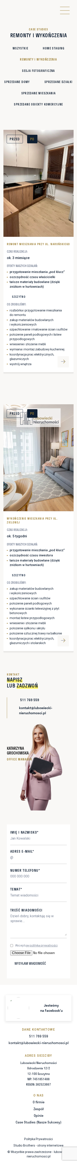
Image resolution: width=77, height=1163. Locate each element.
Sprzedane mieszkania (38, 93)
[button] (65, 10)
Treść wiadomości (26, 910)
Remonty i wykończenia (38, 59)
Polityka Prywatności (38, 1139)
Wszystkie (20, 48)
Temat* (16, 889)
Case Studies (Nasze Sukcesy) (38, 1122)
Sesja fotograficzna (38, 70)
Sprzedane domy (17, 82)
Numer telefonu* (25, 870)
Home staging (53, 48)
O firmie (38, 1102)
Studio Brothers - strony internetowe (38, 1145)
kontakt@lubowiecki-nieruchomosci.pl (39, 1043)
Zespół (39, 1109)
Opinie (38, 1115)
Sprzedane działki (58, 82)
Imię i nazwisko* (24, 832)
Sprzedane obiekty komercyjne (38, 104)
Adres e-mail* (22, 851)
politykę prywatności (44, 945)
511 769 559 (38, 1036)
